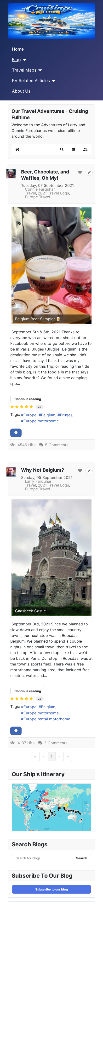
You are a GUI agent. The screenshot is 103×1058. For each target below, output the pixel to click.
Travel (30, 193)
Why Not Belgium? (42, 470)
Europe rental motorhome (46, 719)
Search (81, 858)
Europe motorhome (41, 421)
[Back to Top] (94, 1049)
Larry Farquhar (38, 481)
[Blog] (24, 60)
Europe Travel (37, 197)
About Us (21, 91)
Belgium (48, 415)
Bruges (66, 415)
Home (18, 49)
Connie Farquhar (40, 189)
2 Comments (55, 742)
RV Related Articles (31, 80)
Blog (16, 59)
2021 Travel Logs (53, 193)
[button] (62, 149)
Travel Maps (24, 70)
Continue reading (27, 399)
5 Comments (56, 444)
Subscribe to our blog (51, 889)
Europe (29, 415)
